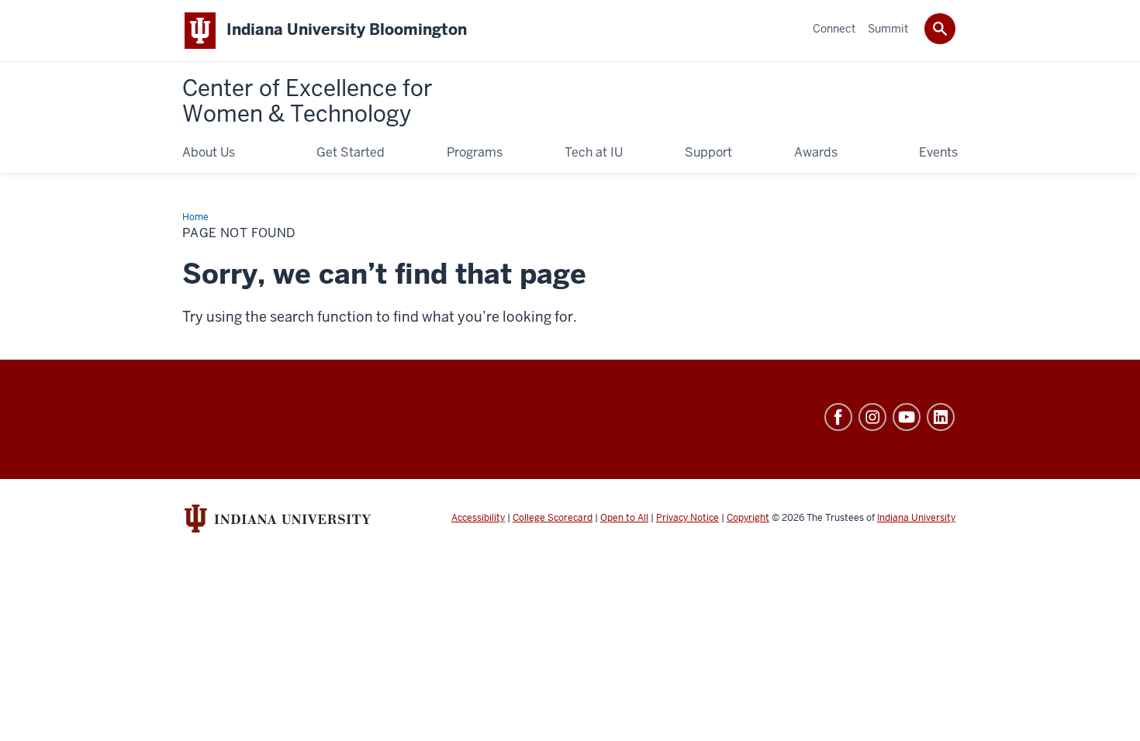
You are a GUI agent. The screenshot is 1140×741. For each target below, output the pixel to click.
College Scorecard (552, 518)
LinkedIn (941, 417)
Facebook (838, 417)
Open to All (624, 518)
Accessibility (478, 518)
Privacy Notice (687, 518)
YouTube (907, 417)
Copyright (748, 518)
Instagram (872, 417)
